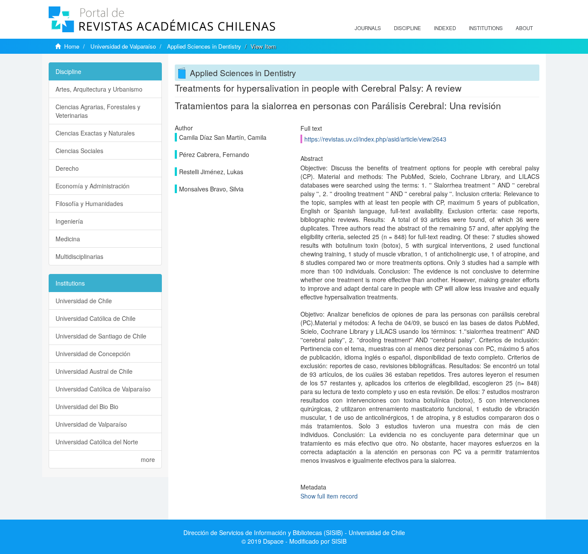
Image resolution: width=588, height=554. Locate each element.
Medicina (68, 238)
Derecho (67, 168)
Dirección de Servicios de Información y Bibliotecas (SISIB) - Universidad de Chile (294, 532)
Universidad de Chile (84, 300)
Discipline (407, 28)
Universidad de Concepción (93, 353)
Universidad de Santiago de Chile (101, 336)
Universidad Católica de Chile (96, 318)
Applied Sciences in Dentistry (204, 46)
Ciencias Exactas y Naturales (95, 133)
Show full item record (329, 496)
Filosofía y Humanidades (89, 203)
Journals (368, 28)
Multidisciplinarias (79, 256)
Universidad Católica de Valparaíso (103, 389)
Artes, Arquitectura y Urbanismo (99, 89)
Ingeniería (69, 221)
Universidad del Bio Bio (87, 406)
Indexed (445, 28)
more (148, 459)
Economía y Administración (93, 186)
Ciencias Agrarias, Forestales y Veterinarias (98, 111)
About (524, 28)
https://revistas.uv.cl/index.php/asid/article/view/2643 (375, 139)
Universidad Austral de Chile (94, 371)
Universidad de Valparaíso (123, 46)
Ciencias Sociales (79, 150)
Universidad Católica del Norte (97, 441)
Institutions (486, 28)
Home (71, 46)
